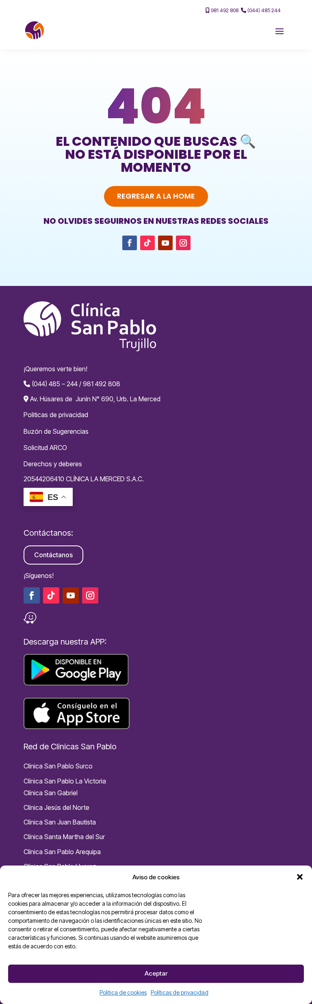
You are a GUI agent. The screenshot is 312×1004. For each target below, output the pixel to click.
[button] (300, 877)
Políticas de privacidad (179, 992)
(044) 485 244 (263, 10)
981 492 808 (224, 10)
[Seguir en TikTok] (147, 243)
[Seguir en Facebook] (129, 243)
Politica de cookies (123, 992)
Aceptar (156, 973)
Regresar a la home (156, 196)
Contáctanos (53, 555)
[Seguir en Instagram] (183, 243)
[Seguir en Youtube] (165, 243)
